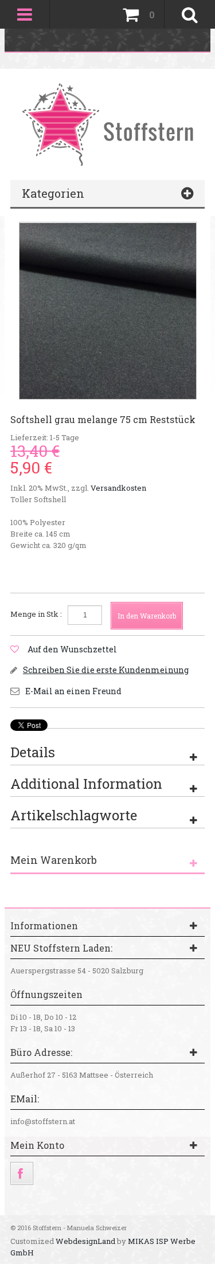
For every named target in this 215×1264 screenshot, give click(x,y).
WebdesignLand (85, 1241)
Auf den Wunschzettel (72, 649)
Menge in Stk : (36, 614)
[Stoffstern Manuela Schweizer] (107, 124)
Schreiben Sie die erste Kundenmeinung (106, 669)
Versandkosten (118, 488)
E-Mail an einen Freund (73, 691)
